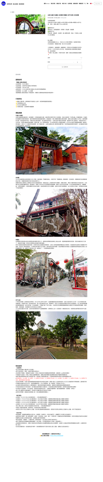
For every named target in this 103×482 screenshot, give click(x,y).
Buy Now (98, 3)
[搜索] (85, 3)
